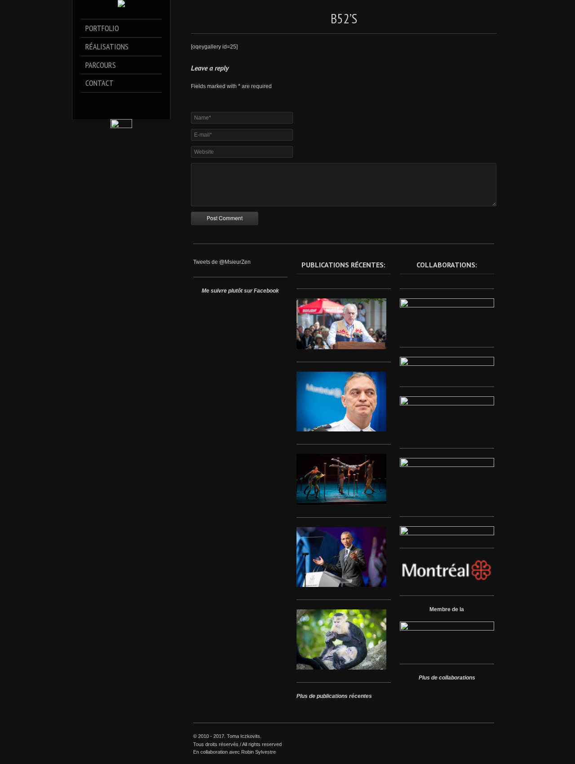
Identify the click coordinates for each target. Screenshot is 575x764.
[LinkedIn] (128, 102)
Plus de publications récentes (334, 696)
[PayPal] (140, 102)
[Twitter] (115, 102)
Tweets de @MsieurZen (222, 262)
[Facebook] (102, 102)
